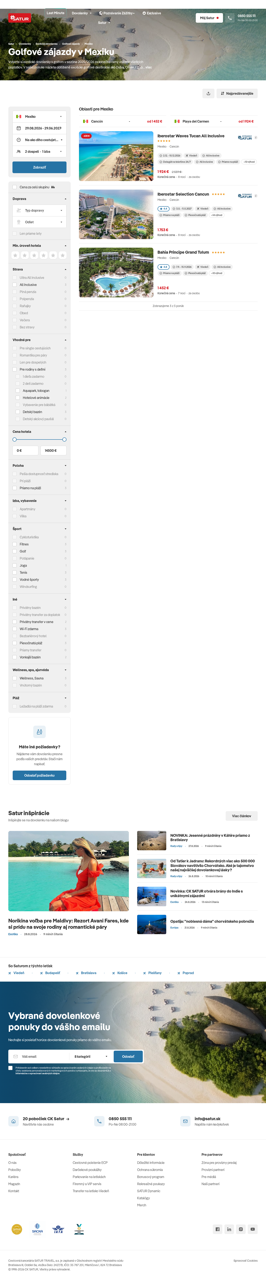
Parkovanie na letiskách (89, 1177)
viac (148, 67)
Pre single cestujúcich (35, 348)
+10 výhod (249, 161)
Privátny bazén (30, 608)
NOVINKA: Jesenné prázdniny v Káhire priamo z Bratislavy (210, 837)
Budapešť (52, 973)
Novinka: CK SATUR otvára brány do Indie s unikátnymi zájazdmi (206, 893)
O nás (12, 1163)
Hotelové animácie (36, 398)
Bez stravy (27, 327)
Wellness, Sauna (31, 678)
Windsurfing (28, 587)
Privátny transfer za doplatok (40, 615)
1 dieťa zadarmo (33, 376)
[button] (39, 116)
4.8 (165, 266)
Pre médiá (209, 1177)
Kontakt (13, 1191)
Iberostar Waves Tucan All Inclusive (191, 135)
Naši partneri (210, 1184)
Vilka (23, 516)
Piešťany (155, 973)
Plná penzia (28, 292)
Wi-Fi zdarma (29, 629)
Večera (25, 320)
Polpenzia (27, 299)
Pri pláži (25, 481)
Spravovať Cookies (246, 1261)
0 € (19, 450)
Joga (23, 565)
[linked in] (229, 1229)
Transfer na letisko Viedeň (91, 1191)
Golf (23, 551)
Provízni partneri (213, 1170)
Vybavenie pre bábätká (39, 405)
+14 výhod (216, 215)
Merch (141, 1205)
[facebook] (217, 1229)
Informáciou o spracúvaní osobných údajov (38, 1073)
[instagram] (241, 1229)
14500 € (51, 450)
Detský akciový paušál (38, 419)
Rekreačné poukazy (151, 1184)
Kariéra (13, 1177)
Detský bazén (32, 412)
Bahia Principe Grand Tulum (183, 252)
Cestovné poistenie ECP (90, 1163)
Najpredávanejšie (239, 93)
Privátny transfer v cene (36, 622)
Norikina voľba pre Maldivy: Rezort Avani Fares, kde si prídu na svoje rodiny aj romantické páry (68, 923)
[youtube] (253, 1229)
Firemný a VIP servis (87, 1184)
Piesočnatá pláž (31, 643)
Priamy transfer (30, 650)
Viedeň (18, 973)
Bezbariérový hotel (33, 636)
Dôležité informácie (151, 1163)
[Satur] (19, 18)
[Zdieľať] (208, 93)
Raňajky (25, 306)
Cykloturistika (29, 537)
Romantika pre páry (33, 355)
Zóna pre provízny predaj (219, 1163)
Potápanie (27, 558)
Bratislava (88, 973)
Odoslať (128, 1056)
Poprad (188, 973)
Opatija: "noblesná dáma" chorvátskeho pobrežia (212, 921)
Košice (122, 973)
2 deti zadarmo (33, 383)
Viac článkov (241, 816)
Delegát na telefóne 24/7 (177, 161)
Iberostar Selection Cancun (183, 194)
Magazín (14, 1184)
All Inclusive (28, 285)
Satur (102, 23)
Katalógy (143, 1198)
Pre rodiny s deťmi (32, 369)
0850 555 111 (120, 1118)
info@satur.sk (207, 1118)
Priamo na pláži (230, 161)
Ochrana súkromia (150, 1170)
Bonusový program (150, 1177)
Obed (24, 313)
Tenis (23, 572)
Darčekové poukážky (87, 1170)
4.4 (165, 208)
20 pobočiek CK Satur (43, 1118)
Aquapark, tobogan (36, 391)
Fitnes (24, 544)
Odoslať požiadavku (39, 775)
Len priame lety (31, 233)
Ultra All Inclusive (32, 278)
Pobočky (14, 1170)
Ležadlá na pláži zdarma (36, 706)
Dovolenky (80, 13)
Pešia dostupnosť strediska (39, 474)
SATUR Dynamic (148, 1191)
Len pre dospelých (33, 362)
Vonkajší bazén (30, 657)
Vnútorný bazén (31, 685)
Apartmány (27, 509)
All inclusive (206, 161)
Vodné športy (29, 579)
